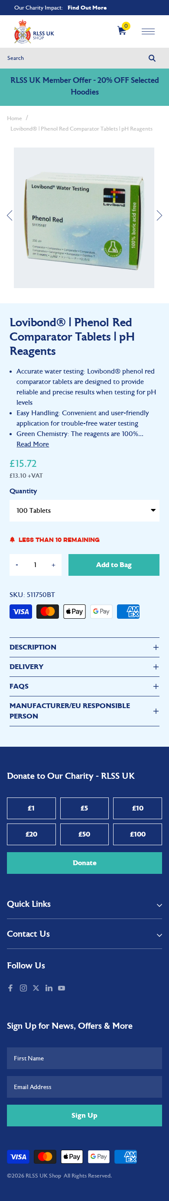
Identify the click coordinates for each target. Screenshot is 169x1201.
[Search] (152, 58)
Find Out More (87, 7)
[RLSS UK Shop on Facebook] (11, 989)
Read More (32, 444)
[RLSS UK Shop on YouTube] (62, 989)
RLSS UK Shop (43, 1176)
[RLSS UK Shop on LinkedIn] (50, 989)
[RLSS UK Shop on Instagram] (24, 989)
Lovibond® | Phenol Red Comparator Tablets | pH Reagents (81, 129)
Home (14, 118)
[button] (9, 218)
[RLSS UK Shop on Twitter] (36, 989)
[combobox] (84, 58)
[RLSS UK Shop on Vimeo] (72, 989)
